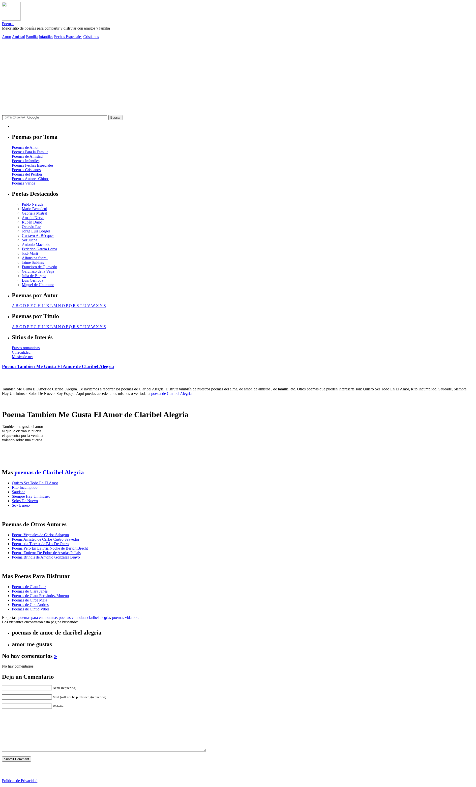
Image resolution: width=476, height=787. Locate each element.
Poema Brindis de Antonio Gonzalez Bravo (46, 557)
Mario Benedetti (34, 209)
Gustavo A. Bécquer (38, 235)
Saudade (18, 492)
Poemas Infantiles (25, 161)
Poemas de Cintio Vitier (30, 609)
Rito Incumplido (24, 487)
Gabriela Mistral (34, 213)
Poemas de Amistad (27, 156)
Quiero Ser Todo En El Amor (35, 483)
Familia (32, 37)
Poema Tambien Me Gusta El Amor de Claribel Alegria (58, 366)
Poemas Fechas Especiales (32, 165)
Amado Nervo (33, 218)
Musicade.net (22, 357)
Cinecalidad (21, 352)
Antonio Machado (36, 244)
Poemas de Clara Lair (29, 587)
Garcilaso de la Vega (38, 271)
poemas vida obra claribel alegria (84, 617)
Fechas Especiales (68, 37)
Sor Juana (29, 240)
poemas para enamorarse (37, 617)
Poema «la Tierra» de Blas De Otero (40, 544)
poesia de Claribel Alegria (171, 393)
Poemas (8, 24)
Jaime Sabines (33, 262)
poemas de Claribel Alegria (49, 472)
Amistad (18, 37)
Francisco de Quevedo (39, 267)
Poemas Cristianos (26, 170)
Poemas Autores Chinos (30, 179)
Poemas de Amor (25, 147)
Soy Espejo (21, 505)
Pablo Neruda (32, 204)
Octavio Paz (31, 227)
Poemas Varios (23, 183)
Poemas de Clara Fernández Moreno (40, 596)
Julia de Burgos (34, 276)
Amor (6, 37)
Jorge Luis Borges (36, 231)
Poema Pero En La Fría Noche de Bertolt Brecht (50, 548)
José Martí (30, 253)
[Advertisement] (238, 77)
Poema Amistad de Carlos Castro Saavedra (45, 539)
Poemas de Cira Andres (30, 604)
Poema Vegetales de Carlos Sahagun (40, 535)
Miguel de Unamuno (38, 285)
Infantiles (46, 37)
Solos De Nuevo (25, 501)
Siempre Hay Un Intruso (31, 496)
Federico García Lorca (39, 249)
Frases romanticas (26, 348)
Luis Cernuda (32, 280)
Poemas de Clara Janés (30, 591)
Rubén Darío (32, 222)
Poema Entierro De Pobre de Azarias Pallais (46, 553)
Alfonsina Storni (35, 258)
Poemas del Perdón (27, 174)
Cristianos (91, 37)
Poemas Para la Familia (30, 152)
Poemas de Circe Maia (29, 600)
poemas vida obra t (127, 617)
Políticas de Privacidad (19, 781)
